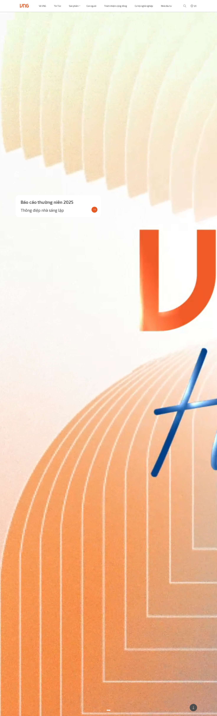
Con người (91, 6)
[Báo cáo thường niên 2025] (108, 364)
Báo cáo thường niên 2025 (47, 202)
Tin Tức (57, 6)
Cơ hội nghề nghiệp (144, 6)
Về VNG (42, 6)
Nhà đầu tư (166, 6)
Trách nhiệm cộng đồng (115, 6)
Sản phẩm (74, 6)
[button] (108, 710)
